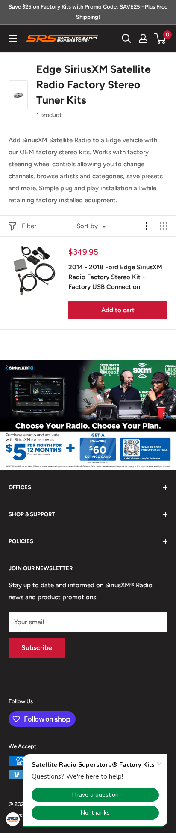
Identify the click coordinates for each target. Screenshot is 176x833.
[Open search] (126, 38)
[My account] (143, 38)
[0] (160, 38)
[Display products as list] (149, 226)
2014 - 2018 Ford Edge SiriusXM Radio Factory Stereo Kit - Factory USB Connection (115, 277)
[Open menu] (13, 38)
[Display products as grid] (163, 226)
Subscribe (36, 648)
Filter (29, 226)
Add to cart (118, 310)
